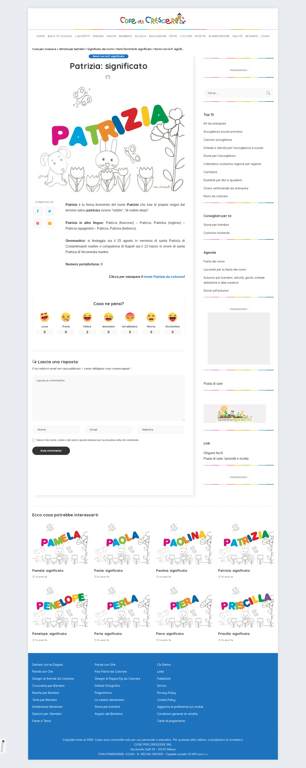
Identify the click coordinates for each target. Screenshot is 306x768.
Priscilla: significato (234, 634)
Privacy (2, 747)
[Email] (50, 223)
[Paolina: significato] (184, 544)
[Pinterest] (38, 223)
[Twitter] (50, 211)
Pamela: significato (47, 570)
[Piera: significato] (184, 607)
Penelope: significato (49, 634)
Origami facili (213, 453)
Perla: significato (108, 634)
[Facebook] (38, 211)
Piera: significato (170, 634)
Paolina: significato (171, 570)
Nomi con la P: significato (108, 56)
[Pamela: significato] (60, 544)
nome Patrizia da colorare (164, 276)
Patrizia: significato (234, 570)
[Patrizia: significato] (246, 544)
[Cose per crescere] (153, 18)
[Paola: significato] (122, 544)
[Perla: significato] (122, 607)
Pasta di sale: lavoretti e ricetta (226, 458)
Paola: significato (108, 570)
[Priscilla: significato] (246, 607)
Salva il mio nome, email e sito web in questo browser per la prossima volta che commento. (87, 440)
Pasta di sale (213, 383)
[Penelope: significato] (60, 607)
